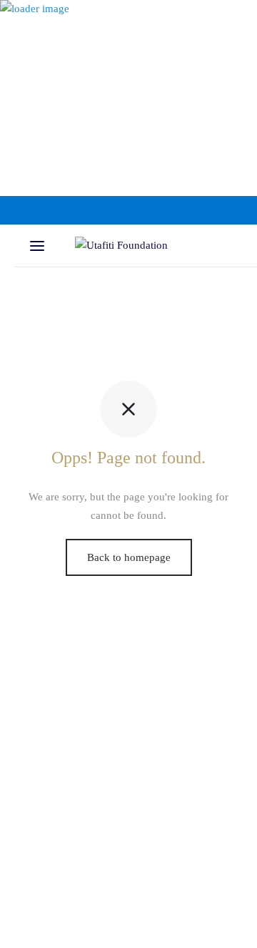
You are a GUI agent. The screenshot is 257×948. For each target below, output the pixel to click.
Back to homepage (129, 557)
